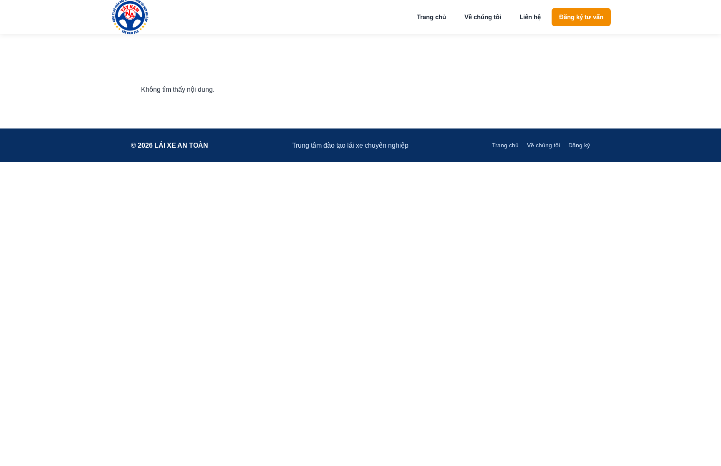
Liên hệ (530, 16)
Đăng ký (579, 145)
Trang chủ (431, 16)
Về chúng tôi (482, 16)
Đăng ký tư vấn (581, 16)
